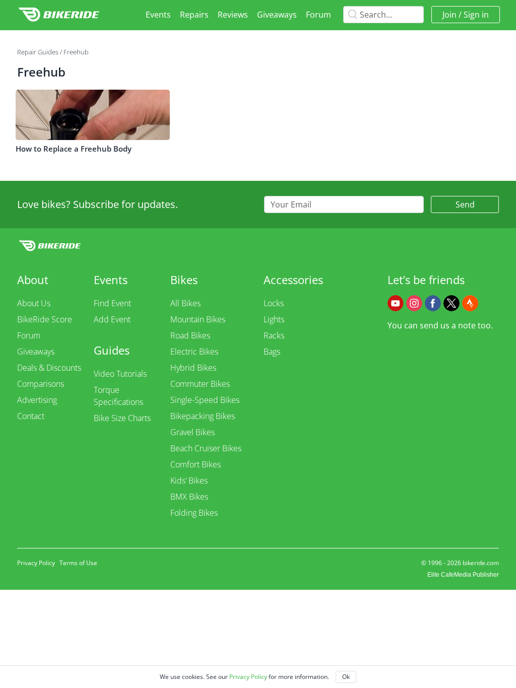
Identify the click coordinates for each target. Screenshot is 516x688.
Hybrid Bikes (193, 367)
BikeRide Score (44, 319)
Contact (30, 416)
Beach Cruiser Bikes (205, 448)
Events (158, 14)
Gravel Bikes (192, 432)
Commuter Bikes (200, 383)
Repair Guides (37, 51)
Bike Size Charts (122, 418)
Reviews (233, 14)
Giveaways (277, 14)
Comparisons (40, 383)
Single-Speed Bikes (204, 399)
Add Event (112, 319)
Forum (318, 14)
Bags (272, 351)
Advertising (37, 399)
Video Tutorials (120, 373)
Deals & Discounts (49, 367)
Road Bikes (190, 335)
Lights (274, 319)
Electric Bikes (194, 351)
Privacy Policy (36, 563)
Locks (274, 303)
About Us (33, 303)
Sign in (476, 14)
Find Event (112, 303)
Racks (274, 335)
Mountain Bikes (197, 319)
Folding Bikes (194, 512)
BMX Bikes (189, 496)
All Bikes (185, 303)
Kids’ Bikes (189, 480)
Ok (346, 676)
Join (449, 14)
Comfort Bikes (195, 464)
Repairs (194, 14)
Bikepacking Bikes (202, 416)
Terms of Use (78, 563)
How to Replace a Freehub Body (74, 149)
